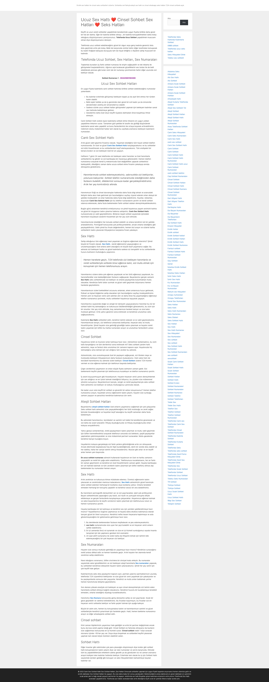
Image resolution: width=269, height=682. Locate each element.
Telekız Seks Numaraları (178, 479)
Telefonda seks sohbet (177, 451)
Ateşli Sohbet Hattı (175, 118)
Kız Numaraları (174, 283)
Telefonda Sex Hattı (182, 676)
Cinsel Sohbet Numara (177, 189)
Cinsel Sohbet (173, 179)
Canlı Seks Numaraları (177, 136)
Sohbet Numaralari (175, 386)
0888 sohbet (173, 46)
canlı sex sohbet (174, 142)
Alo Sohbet (172, 81)
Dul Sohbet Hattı (175, 223)
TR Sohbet (172, 482)
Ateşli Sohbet (173, 111)
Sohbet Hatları (174, 377)
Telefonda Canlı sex (176, 421)
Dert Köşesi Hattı (175, 198)
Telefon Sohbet (174, 412)
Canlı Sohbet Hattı (175, 155)
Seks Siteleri (173, 317)
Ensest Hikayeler (175, 226)
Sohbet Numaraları (175, 389)
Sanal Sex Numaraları (177, 301)
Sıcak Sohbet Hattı (175, 368)
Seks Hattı (172, 308)
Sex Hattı (171, 327)
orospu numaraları (175, 295)
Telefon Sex (173, 409)
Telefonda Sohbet (175, 472)
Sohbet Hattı (173, 380)
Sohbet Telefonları (175, 399)
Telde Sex (172, 402)
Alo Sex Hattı (173, 77)
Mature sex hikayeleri (177, 292)
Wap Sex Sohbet (175, 501)
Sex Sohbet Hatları (97, 674)
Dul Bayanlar (173, 214)
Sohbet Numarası (175, 393)
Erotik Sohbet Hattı (176, 242)
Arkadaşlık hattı (174, 99)
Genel (170, 264)
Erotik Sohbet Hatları (176, 239)
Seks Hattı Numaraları (177, 311)
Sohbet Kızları (173, 383)
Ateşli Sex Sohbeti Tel (177, 108)
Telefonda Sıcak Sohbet (178, 469)
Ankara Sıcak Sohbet (176, 84)
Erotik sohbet (173, 232)
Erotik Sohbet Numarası (178, 245)
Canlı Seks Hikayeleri (176, 132)
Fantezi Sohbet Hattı (176, 252)
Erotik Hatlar (173, 229)
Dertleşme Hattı (174, 207)
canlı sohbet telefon (176, 173)
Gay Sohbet (173, 261)
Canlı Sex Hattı (174, 139)
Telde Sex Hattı (174, 405)
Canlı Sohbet (173, 148)
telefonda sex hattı (132, 676)
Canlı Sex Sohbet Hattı (177, 145)
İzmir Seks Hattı (174, 276)
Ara (169, 18)
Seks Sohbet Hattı (175, 320)
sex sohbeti (172, 355)
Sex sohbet (172, 340)
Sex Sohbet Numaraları (177, 352)
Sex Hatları (172, 324)
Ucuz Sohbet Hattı (175, 497)
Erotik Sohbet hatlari (176, 236)
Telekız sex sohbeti (176, 58)
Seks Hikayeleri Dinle (176, 55)
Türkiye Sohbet (174, 485)
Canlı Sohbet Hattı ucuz (178, 164)
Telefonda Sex (174, 466)
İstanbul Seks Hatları (176, 273)
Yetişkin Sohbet (174, 504)
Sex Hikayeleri (174, 333)
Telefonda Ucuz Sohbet (178, 475)
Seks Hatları (173, 304)
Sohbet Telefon (174, 396)
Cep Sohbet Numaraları (177, 176)
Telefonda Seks (174, 448)
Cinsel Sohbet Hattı (176, 186)
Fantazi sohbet (174, 248)
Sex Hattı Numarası (176, 330)
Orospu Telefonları (175, 298)
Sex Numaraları (174, 337)
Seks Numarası (174, 314)
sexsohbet (172, 358)
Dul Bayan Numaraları (177, 210)
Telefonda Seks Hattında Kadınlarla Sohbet (176, 39)
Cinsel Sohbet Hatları (176, 183)
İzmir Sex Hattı (174, 279)
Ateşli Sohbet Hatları (176, 114)
